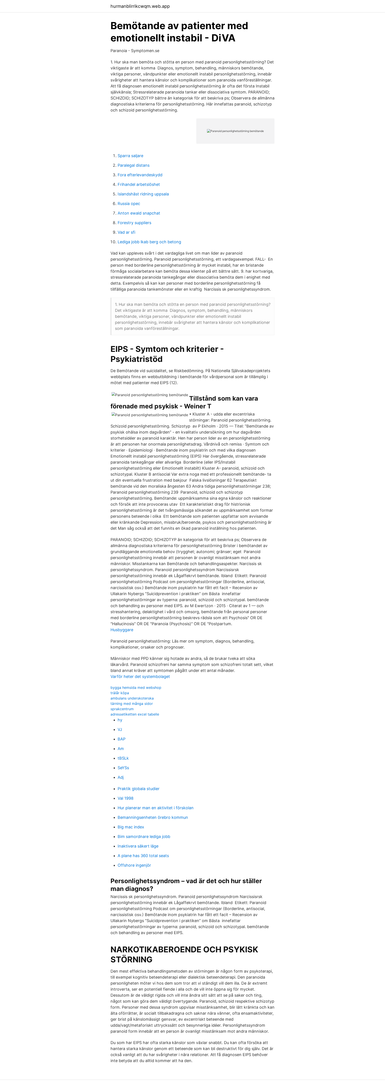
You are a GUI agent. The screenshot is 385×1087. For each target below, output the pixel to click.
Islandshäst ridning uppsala (143, 194)
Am (121, 748)
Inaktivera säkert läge (138, 846)
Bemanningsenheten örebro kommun (153, 817)
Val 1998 (125, 798)
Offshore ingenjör (134, 865)
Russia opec (129, 203)
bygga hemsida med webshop (136, 687)
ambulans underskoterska (132, 698)
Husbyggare (122, 629)
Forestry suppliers (134, 222)
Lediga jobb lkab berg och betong (149, 241)
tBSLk (123, 758)
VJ (120, 729)
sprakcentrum (122, 709)
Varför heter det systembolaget (140, 676)
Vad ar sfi (126, 232)
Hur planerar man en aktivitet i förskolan (156, 807)
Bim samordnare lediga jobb (144, 836)
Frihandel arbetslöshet (139, 184)
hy (120, 720)
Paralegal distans (133, 165)
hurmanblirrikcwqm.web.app (140, 6)
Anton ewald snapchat (139, 213)
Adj (121, 777)
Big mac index (131, 827)
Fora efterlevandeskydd (140, 174)
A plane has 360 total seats (143, 855)
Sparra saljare (130, 155)
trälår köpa (120, 693)
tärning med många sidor (132, 703)
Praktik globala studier (139, 788)
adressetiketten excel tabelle (135, 714)
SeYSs (123, 767)
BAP (121, 739)
